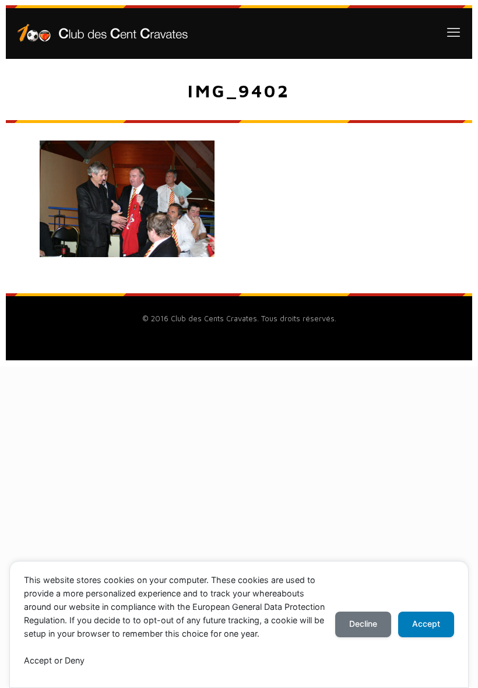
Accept (426, 624)
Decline (363, 624)
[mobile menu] (453, 32)
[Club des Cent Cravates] (102, 32)
